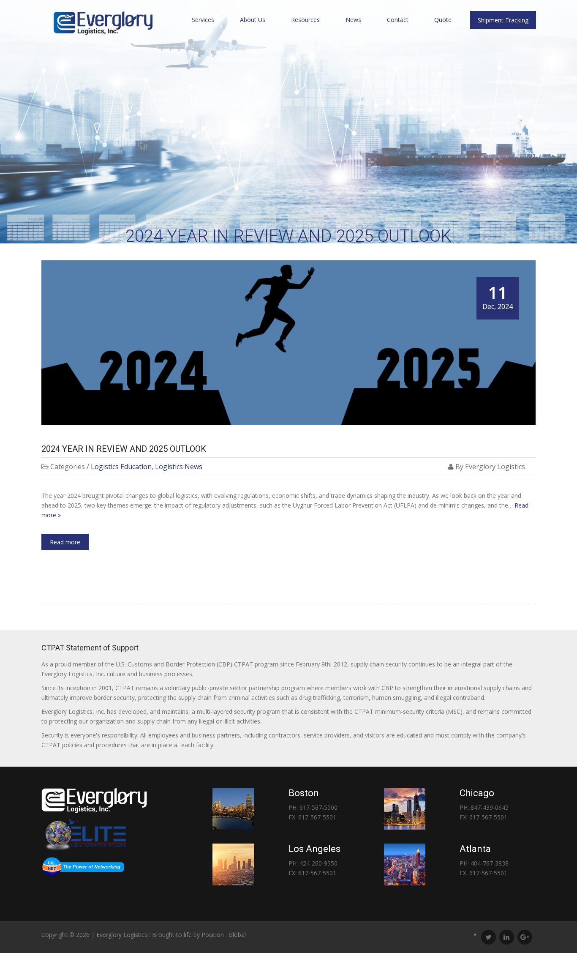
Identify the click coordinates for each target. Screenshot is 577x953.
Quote (443, 20)
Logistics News (178, 466)
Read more (65, 542)
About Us (252, 20)
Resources (305, 20)
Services (203, 20)
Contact (397, 20)
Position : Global (223, 935)
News (353, 20)
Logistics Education (121, 466)
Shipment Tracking (503, 20)
